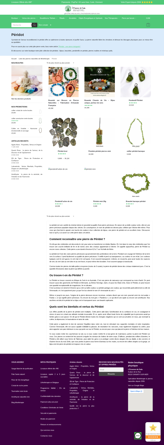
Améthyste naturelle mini (20, 397)
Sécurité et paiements (48, 413)
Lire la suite (103, 159)
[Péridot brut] (63, 133)
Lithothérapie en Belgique (49, 382)
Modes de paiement (47, 419)
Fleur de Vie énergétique (20, 380)
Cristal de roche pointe (19, 385)
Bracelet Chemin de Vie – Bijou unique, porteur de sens (99, 101)
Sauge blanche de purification (22, 369)
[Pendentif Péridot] (135, 82)
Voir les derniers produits (21, 99)
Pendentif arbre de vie (63, 201)
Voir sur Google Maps (136, 385)
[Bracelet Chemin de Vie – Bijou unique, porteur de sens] (99, 82)
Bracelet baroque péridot (136, 201)
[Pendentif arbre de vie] (63, 183)
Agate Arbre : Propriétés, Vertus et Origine (26, 145)
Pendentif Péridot (136, 100)
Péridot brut (62, 151)
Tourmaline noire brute (19, 391)
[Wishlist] (75, 70)
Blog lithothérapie (17, 402)
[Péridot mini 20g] (99, 183)
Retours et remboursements (50, 424)
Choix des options (73, 163)
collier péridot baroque (136, 151)
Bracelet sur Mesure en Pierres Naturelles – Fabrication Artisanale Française (63, 102)
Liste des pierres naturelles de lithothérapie (34, 59)
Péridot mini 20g (99, 201)
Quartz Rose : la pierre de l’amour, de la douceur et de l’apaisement (82, 375)
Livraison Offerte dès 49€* (21, 2)
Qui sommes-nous (47, 430)
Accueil (13, 59)
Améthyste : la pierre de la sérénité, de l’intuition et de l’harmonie (82, 399)
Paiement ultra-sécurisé (49, 402)
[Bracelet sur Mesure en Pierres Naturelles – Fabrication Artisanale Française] (63, 82)
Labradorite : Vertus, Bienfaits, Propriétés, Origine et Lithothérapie (82, 390)
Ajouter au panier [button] (63, 113)
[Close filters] (43, 63)
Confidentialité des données (50, 396)
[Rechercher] (34, 25)
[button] (137, 435)
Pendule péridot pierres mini (99, 151)
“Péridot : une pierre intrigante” (69, 46)
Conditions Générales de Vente (51, 408)
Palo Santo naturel (18, 374)
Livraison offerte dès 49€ (49, 369)
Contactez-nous (46, 436)
